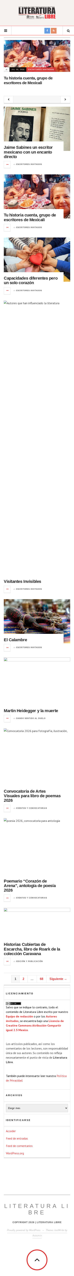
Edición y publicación (29, 961)
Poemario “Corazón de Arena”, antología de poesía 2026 (30, 886)
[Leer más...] (7, 164)
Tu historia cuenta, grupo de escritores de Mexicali (30, 217)
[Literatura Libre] (37, 12)
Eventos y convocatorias (31, 808)
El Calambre (15, 639)
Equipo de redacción (19, 1016)
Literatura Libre (37, 1209)
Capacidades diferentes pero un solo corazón (30, 280)
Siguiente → (58, 979)
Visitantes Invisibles (22, 581)
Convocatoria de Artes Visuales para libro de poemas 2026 (32, 796)
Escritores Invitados (41, 70)
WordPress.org (15, 1153)
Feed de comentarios (19, 1146)
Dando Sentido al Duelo (31, 718)
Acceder (11, 1131)
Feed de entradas (17, 1138)
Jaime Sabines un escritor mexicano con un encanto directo (28, 152)
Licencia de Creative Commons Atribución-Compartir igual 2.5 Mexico (35, 1025)
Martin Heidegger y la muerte (31, 710)
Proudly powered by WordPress (23, 1230)
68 (41, 979)
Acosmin (37, 1235)
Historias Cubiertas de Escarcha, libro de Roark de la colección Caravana (32, 949)
